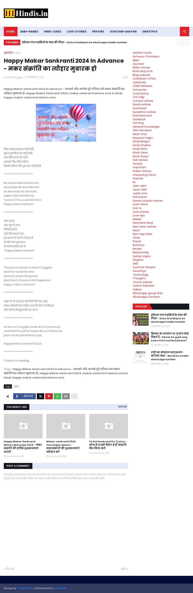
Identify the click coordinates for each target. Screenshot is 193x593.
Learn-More (140, 204)
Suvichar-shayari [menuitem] (123, 31)
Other (136, 238)
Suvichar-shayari (144, 267)
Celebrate (139, 82)
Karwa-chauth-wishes (148, 201)
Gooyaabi (60, 588)
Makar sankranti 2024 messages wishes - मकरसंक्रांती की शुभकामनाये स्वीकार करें (63, 447)
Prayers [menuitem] (98, 31)
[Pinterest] (49, 396)
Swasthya (139, 271)
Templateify (25, 588)
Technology (141, 275)
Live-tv (137, 208)
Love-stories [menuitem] (77, 31)
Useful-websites (143, 286)
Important (139, 167)
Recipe (137, 249)
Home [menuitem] (11, 31)
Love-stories (141, 212)
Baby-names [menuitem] (29, 31)
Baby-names (141, 67)
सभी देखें (122, 406)
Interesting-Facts (144, 175)
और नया (10, 569)
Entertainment (142, 115)
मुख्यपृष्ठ (8, 53)
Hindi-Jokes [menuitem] (52, 31)
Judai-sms (140, 193)
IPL (134, 182)
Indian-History (142, 171)
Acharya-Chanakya (146, 56)
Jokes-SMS (140, 189)
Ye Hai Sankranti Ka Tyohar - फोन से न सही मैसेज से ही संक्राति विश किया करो (108, 445)
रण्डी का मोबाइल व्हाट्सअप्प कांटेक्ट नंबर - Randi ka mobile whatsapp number (170, 356)
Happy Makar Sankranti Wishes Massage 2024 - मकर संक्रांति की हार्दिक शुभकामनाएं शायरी (23, 447)
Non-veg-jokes (142, 234)
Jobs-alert (139, 186)
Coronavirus (141, 93)
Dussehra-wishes (144, 112)
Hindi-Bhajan (141, 141)
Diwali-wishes (142, 104)
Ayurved (138, 64)
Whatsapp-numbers (146, 297)
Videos (137, 289)
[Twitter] (40, 396)
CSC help (139, 97)
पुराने (123, 569)
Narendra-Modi (143, 223)
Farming (138, 123)
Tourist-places (142, 282)
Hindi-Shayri (141, 156)
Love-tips (139, 215)
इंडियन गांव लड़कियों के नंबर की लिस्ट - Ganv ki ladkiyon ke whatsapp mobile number (169, 318)
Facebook (139, 119)
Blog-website (141, 75)
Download (139, 108)
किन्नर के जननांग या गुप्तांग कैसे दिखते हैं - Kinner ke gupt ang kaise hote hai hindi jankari (79, 42)
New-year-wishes (144, 226)
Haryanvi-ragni (143, 138)
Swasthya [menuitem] (150, 31)
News (136, 230)
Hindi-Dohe (140, 149)
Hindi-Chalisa (142, 145)
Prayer (137, 241)
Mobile (137, 219)
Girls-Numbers (142, 130)
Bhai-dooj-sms (143, 71)
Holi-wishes (140, 160)
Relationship (141, 252)
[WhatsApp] (57, 396)
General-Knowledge (146, 127)
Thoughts (139, 278)
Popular (141, 306)
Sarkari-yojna (141, 256)
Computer (139, 90)
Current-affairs (143, 101)
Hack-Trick (140, 134)
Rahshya (138, 245)
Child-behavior (142, 86)
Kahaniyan (140, 197)
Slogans (138, 260)
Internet (138, 178)
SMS (18, 53)
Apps (136, 60)
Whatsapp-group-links (148, 293)
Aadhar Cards (142, 53)
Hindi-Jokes (140, 152)
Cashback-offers (144, 78)
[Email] (66, 396)
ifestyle (137, 164)
